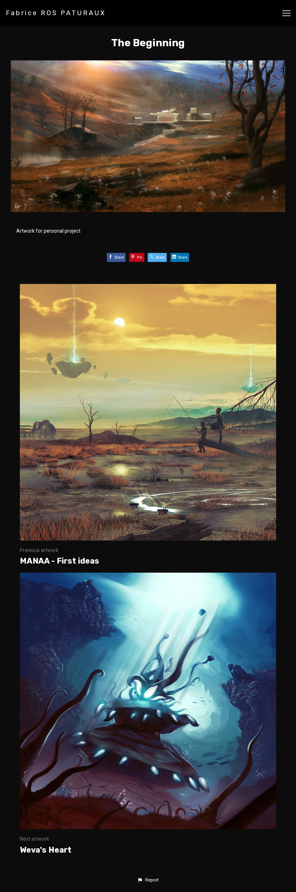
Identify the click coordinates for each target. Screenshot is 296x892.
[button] (148, 880)
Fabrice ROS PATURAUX (56, 13)
